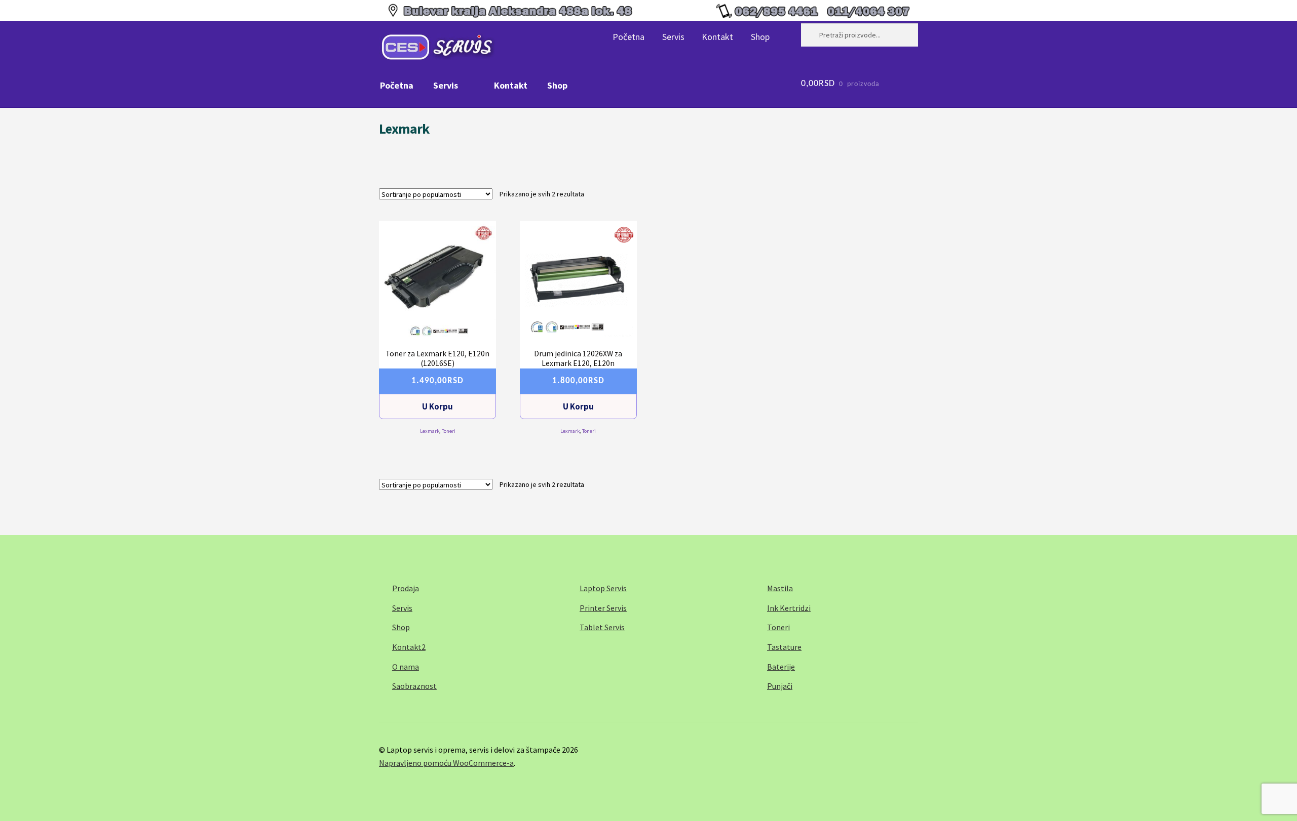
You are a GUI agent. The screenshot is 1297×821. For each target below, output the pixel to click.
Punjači (779, 686)
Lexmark (429, 431)
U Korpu (437, 406)
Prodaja (405, 588)
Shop (760, 37)
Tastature (784, 647)
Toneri (448, 431)
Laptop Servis (603, 588)
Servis (673, 37)
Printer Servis (603, 608)
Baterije (781, 667)
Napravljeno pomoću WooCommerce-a (446, 763)
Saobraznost (414, 686)
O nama (405, 667)
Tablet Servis (602, 627)
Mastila (780, 588)
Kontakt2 (409, 647)
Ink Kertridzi (789, 608)
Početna (628, 37)
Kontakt (717, 37)
